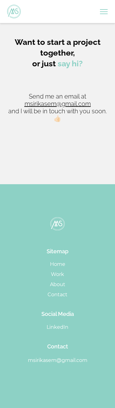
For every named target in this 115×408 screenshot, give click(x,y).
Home (57, 264)
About (57, 284)
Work (57, 274)
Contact (57, 294)
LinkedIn (57, 327)
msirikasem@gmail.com (58, 103)
